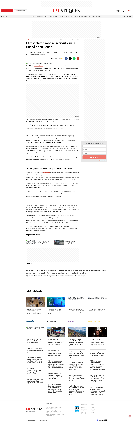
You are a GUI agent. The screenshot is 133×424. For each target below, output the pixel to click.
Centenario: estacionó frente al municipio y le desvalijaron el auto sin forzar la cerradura (70, 243)
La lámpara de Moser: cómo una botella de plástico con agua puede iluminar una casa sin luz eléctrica (97, 342)
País (71, 16)
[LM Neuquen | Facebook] (122, 16)
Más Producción (65, 16)
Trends (82, 410)
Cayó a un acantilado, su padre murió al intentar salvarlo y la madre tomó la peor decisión (76, 354)
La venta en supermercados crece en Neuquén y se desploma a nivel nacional (35, 371)
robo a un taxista (38, 66)
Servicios (92, 412)
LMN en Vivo (21, 19)
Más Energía (58, 16)
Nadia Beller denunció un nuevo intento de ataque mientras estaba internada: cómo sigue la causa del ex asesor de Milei (76, 390)
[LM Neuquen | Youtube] (130, 16)
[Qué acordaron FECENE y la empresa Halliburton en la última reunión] (35, 332)
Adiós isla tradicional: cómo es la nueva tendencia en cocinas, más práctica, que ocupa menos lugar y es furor (97, 391)
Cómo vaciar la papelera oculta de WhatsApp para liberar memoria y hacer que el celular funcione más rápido (97, 378)
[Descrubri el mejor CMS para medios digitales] (102, 421)
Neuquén (46, 16)
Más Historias (28, 19)
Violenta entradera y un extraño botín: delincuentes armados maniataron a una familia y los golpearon (57, 273)
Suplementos (83, 412)
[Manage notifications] (130, 416)
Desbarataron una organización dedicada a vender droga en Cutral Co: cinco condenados (55, 352)
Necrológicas (87, 16)
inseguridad (46, 172)
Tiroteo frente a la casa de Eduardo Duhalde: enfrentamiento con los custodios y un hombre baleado (97, 311)
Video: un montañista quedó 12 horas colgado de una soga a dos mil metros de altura (77, 377)
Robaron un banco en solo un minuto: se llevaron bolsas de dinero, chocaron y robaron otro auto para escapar (44, 243)
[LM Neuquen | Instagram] (127, 16)
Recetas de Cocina (37, 19)
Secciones (92, 410)
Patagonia (98, 16)
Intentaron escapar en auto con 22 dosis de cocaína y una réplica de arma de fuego (55, 376)
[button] (1, 16)
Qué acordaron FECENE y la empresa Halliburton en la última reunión (35, 340)
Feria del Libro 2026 (13, 19)
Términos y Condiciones (85, 413)
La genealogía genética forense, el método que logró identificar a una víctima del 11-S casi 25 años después (76, 366)
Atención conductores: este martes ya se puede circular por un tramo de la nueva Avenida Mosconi (35, 360)
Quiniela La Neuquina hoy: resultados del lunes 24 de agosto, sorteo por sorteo (35, 380)
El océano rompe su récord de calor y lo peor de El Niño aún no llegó (97, 353)
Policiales (51, 16)
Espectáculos (80, 16)
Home (33, 16)
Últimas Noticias (39, 16)
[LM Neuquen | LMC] (20, 10)
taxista (36, 284)
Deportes (93, 16)
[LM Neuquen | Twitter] (125, 16)
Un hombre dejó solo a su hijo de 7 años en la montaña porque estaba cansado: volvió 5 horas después (76, 342)
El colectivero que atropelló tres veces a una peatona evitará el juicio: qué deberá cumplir (56, 341)
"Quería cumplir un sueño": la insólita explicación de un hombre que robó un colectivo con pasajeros (56, 276)
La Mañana (61, 39)
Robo (66, 39)
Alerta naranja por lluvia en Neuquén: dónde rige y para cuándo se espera (35, 350)
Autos (74, 16)
